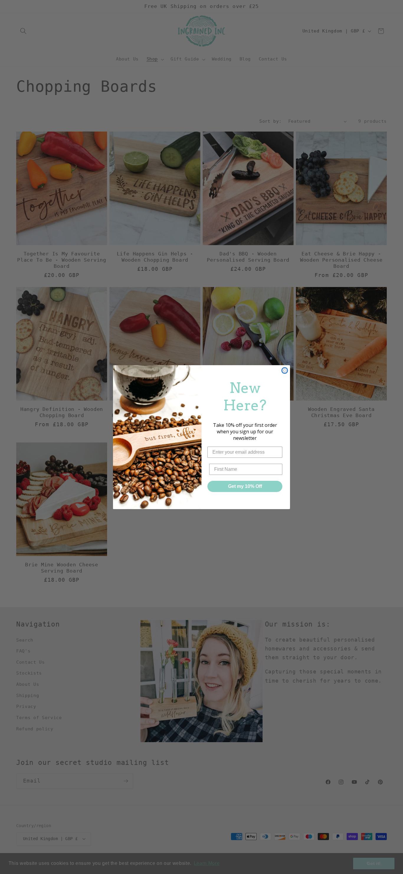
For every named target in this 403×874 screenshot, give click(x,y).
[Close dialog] (285, 370)
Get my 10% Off (245, 486)
